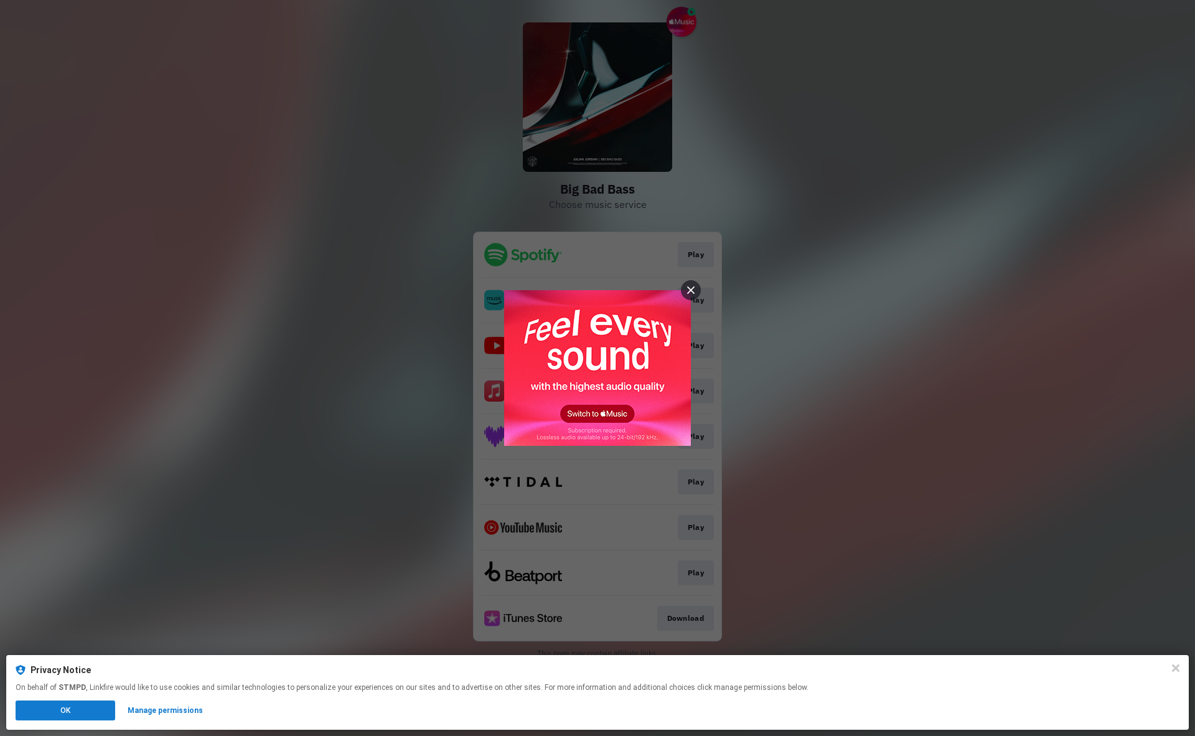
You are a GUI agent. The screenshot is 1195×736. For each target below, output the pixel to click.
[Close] (1176, 668)
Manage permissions (165, 710)
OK (65, 710)
